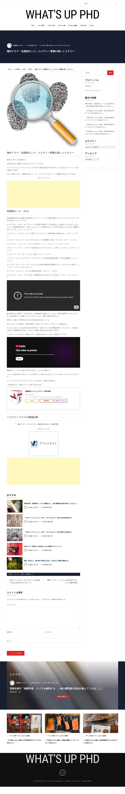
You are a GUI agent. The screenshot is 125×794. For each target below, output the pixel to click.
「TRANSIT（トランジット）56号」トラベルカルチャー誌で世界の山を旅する (48, 532)
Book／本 (46, 683)
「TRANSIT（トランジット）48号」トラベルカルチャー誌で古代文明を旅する (48, 518)
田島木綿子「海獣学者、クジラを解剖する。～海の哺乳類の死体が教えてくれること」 (51, 503)
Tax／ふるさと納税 (23, 736)
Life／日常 (41, 25)
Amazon (32, 400)
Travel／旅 (61, 25)
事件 (22, 574)
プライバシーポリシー (92, 90)
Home (32, 25)
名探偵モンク (29, 574)
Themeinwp (86, 781)
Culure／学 (51, 25)
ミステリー (16, 574)
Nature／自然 (72, 25)
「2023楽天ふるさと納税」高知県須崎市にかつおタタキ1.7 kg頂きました (100, 126)
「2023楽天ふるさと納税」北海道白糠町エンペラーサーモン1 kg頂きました (100, 119)
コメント (11, 605)
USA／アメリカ (65, 45)
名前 (9, 632)
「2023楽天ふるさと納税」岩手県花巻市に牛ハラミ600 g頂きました (100, 112)
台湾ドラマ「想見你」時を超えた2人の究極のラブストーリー (43, 546)
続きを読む (62, 696)
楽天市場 (46, 400)
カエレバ (32, 394)
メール (47, 632)
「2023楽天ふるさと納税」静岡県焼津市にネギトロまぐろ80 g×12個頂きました (100, 132)
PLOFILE (91, 25)
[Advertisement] (43, 194)
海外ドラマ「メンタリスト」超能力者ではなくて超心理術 (38, 424)
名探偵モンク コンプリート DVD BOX (38, 391)
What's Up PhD (62, 14)
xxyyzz (20, 45)
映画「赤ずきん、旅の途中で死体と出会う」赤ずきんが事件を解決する (46, 561)
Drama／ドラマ (54, 45)
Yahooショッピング (60, 400)
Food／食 (83, 25)
